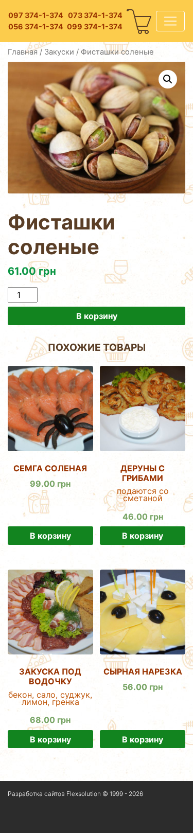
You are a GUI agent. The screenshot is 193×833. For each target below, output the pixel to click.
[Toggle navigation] (170, 21)
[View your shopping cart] (139, 21)
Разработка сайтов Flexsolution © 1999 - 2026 (75, 793)
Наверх (20, 820)
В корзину (96, 316)
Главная (23, 52)
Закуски (59, 52)
